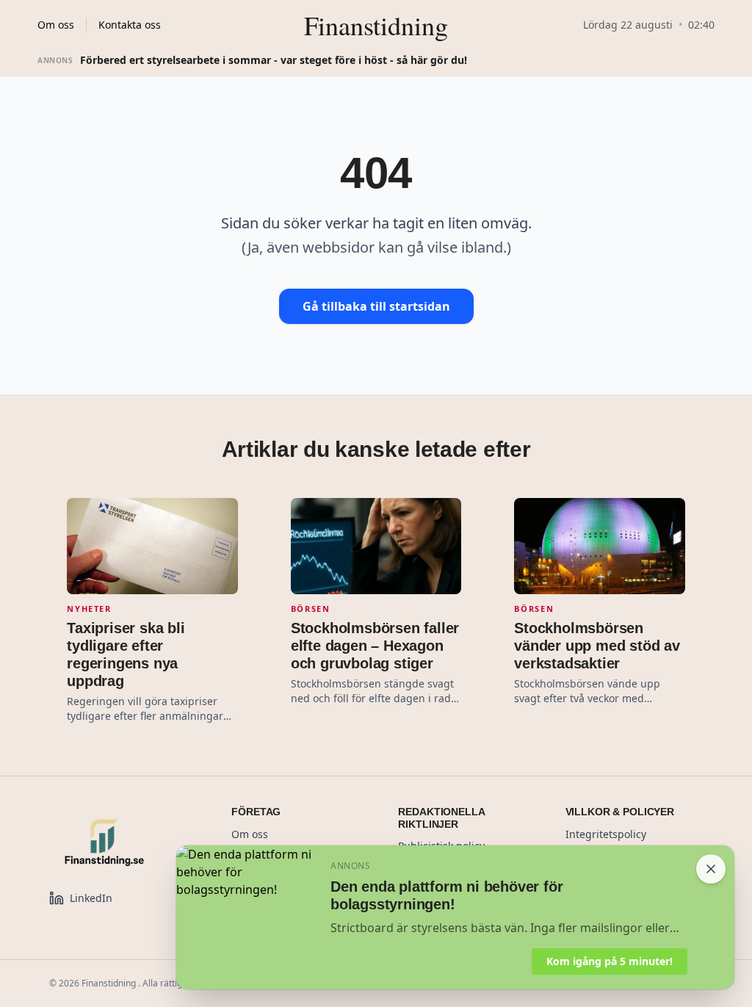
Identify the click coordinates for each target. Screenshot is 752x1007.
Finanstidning (376, 25)
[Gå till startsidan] (122, 842)
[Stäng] (711, 869)
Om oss (55, 25)
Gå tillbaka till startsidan (376, 306)
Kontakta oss (129, 25)
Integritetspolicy (605, 834)
